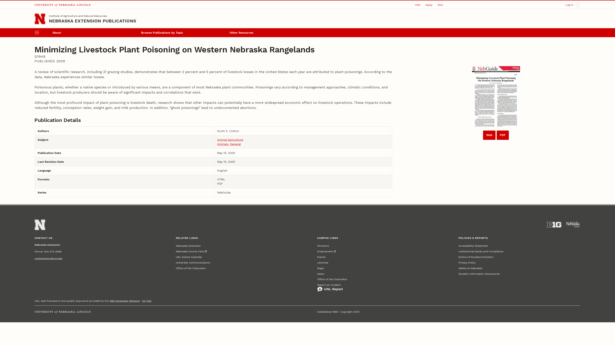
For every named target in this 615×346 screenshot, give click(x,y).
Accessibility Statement (473, 245)
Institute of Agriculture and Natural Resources (78, 15)
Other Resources (241, 32)
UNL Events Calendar (189, 257)
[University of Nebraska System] (573, 225)
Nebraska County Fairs (190, 251)
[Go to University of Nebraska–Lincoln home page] (40, 18)
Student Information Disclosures (479, 273)
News (320, 273)
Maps (320, 268)
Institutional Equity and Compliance (481, 251)
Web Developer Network (125, 300)
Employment (325, 251)
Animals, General (229, 144)
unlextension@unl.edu (48, 258)
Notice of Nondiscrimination (476, 257)
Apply (428, 4)
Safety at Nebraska (470, 268)
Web (489, 135)
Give (440, 4)
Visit (417, 4)
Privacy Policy (467, 262)
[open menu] (42, 32)
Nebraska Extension (188, 245)
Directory (323, 245)
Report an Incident (329, 284)
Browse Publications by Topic (162, 32)
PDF (503, 135)
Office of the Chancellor (191, 268)
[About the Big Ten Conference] (554, 225)
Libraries (322, 262)
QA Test (147, 300)
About (57, 32)
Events (321, 257)
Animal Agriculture (230, 139)
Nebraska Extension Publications (92, 21)
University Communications (193, 262)
